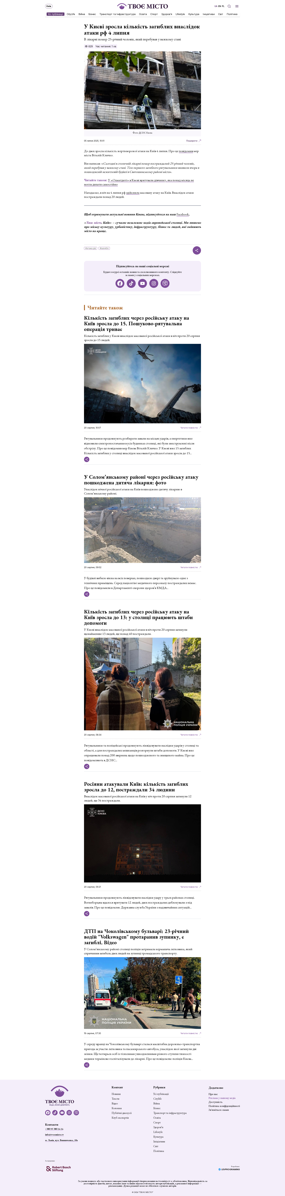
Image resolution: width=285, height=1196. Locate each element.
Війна (82, 14)
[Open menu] (237, 6)
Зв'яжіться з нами (219, 1109)
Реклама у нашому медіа (222, 1098)
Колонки (117, 1108)
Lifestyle (180, 14)
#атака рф (90, 248)
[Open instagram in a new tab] (153, 283)
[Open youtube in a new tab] (142, 283)
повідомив (186, 151)
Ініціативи (209, 14)
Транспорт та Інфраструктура (117, 14)
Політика (232, 14)
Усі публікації (55, 14)
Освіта (143, 14)
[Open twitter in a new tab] (165, 283)
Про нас (213, 1094)
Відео (115, 1103)
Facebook (182, 214)
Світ (220, 14)
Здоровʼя (166, 14)
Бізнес (92, 14)
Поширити (191, 140)
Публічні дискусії (122, 1112)
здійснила (132, 192)
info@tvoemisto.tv (54, 1134)
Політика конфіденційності (224, 1106)
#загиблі (104, 248)
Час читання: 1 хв (105, 46)
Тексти (115, 1098)
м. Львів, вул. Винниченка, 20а (61, 1140)
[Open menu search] (229, 6)
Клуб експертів (120, 1117)
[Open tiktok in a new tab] (131, 283)
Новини (116, 1093)
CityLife (71, 14)
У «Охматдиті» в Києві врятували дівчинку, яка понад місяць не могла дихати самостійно (139, 182)
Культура (193, 14)
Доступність (215, 1102)
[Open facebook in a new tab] (119, 283)
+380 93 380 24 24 (54, 1128)
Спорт (154, 14)
